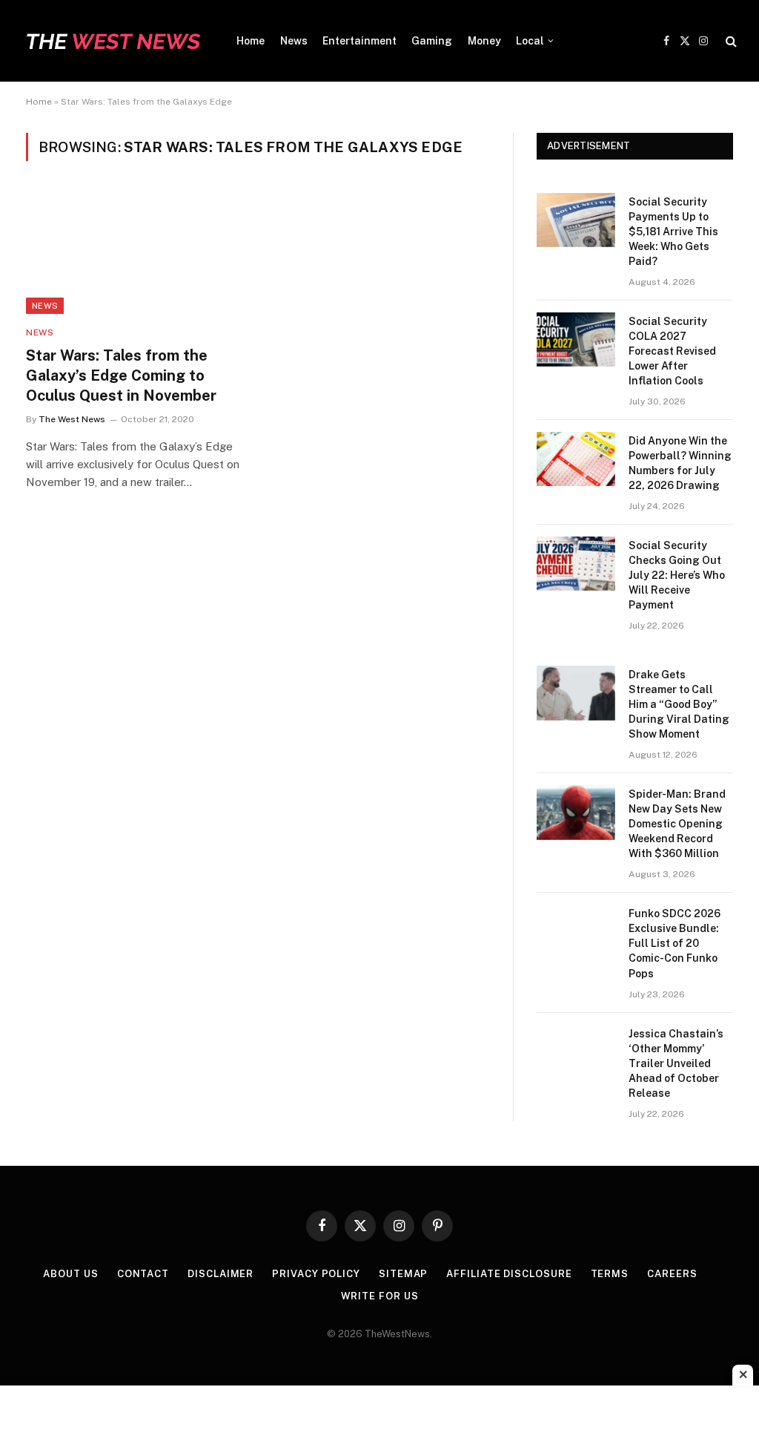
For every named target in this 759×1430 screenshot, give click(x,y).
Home (250, 41)
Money (484, 41)
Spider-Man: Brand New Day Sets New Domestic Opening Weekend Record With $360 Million (677, 823)
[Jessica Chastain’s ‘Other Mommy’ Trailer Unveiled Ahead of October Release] (576, 1052)
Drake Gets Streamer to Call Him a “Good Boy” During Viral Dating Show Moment (679, 704)
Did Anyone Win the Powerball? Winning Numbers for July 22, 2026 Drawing (680, 463)
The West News (72, 419)
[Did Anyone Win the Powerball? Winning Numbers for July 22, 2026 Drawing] (576, 459)
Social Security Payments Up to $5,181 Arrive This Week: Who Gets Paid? (673, 231)
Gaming (431, 41)
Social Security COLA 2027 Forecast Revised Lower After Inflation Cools (672, 351)
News (294, 41)
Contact (143, 1273)
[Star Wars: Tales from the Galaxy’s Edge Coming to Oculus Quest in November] (135, 252)
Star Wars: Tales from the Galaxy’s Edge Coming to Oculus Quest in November (121, 375)
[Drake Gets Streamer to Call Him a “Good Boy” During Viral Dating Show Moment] (576, 693)
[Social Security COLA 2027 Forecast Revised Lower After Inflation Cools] (576, 339)
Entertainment (359, 41)
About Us (70, 1273)
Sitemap (403, 1273)
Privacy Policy (316, 1273)
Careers (672, 1273)
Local (530, 41)
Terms (610, 1273)
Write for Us (380, 1296)
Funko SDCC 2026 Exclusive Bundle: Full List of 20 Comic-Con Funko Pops (674, 943)
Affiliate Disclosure (508, 1273)
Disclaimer (220, 1273)
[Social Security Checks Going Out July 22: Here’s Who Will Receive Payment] (576, 564)
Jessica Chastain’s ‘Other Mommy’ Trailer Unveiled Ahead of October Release (676, 1063)
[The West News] (112, 41)
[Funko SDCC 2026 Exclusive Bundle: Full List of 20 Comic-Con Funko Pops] (576, 932)
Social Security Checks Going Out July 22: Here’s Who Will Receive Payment (677, 575)
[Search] (730, 41)
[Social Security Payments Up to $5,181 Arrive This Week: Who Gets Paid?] (576, 220)
